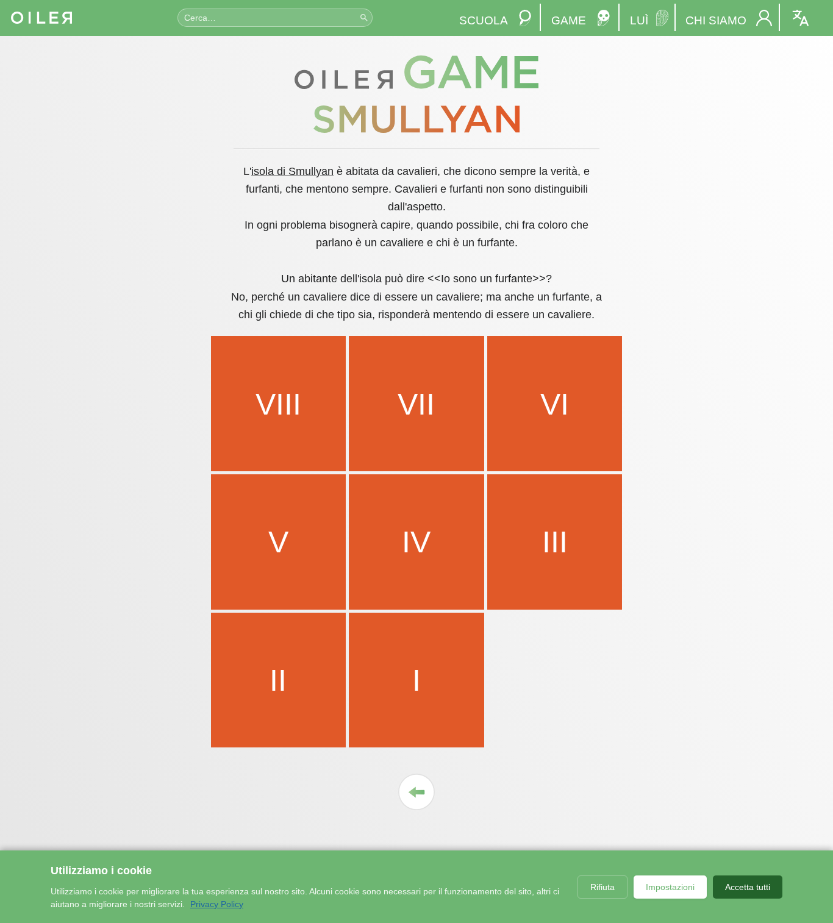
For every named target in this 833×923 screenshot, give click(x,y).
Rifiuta (602, 887)
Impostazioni (670, 887)
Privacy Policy (216, 904)
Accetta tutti (747, 887)
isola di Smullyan (292, 171)
